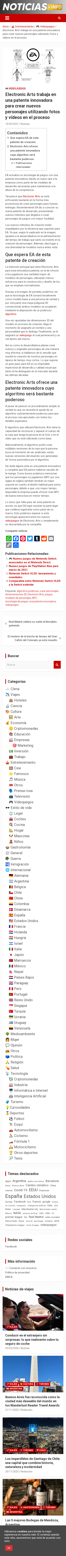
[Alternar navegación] (7, 18)
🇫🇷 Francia (17, 926)
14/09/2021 (12, 123)
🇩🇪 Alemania (18, 875)
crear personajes (49, 591)
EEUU (33, 1190)
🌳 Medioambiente (20, 1034)
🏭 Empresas (19, 740)
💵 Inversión (18, 751)
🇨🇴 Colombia (19, 904)
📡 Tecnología (16, 1073)
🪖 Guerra (13, 858)
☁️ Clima (12, 689)
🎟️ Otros (16, 785)
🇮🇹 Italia (15, 949)
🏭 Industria (18, 1085)
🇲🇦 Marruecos (20, 960)
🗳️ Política (14, 1056)
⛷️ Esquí (16, 1124)
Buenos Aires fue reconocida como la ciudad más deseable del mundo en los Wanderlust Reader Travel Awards (32, 1401)
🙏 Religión (14, 1062)
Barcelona (52, 1181)
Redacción (26, 1409)
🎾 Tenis (15, 1158)
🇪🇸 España (17, 915)
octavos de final (30, 1213)
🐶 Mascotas (19, 836)
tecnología (38, 1221)
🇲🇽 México (17, 966)
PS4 (25, 1217)
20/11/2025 (12, 1471)
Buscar (57, 665)
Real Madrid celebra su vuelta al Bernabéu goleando (33, 623)
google (46, 1201)
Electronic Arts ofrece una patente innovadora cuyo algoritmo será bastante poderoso (25, 153)
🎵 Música (17, 779)
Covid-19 (20, 1190)
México (8, 1213)
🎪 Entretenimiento (20, 762)
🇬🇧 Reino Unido (21, 1000)
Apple (8, 1181)
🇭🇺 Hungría (17, 938)
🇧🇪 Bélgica (17, 887)
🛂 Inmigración (17, 864)
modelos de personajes (18, 597)
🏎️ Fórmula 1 (19, 1141)
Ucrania (48, 1221)
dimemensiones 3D (16, 594)
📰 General (13, 853)
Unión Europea (32, 1225)
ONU (47, 1213)
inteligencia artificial (37, 1205)
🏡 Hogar (16, 830)
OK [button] (8, 1548)
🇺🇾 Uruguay (17, 1022)
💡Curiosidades (17, 1107)
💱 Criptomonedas (23, 1079)
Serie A (29, 1221)
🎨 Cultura (13, 711)
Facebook (20, 1201)
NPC (34, 597)
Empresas (44, 1190)
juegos (48, 594)
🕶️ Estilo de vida (18, 808)
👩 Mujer (12, 1039)
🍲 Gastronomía (17, 847)
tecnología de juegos (16, 601)
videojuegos (12, 520)
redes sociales (52, 1217)
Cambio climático (37, 1185)
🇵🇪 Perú (15, 989)
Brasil (7, 1185)
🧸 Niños (16, 842)
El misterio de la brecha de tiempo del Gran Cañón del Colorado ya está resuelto (32, 638)
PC (53, 1213)
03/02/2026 (12, 1348)
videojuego (25, 335)
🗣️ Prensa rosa (21, 791)
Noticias (25, 123)
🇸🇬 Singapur (18, 1006)
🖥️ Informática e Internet (28, 1090)
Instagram (21, 1205)
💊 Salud (12, 1068)
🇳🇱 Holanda (18, 932)
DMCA (8, 1277)
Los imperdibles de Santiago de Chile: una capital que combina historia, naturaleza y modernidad (32, 1463)
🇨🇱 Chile (15, 892)
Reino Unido (11, 1221)
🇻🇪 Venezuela (19, 1028)
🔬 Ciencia (13, 706)
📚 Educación (19, 734)
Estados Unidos (40, 1196)
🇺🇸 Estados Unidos (23, 921)
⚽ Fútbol (16, 1119)
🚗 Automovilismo (23, 1130)
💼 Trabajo (17, 757)
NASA (17, 1213)
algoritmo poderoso (28, 591)
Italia (49, 1205)
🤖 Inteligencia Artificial (27, 1096)
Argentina (19, 1181)
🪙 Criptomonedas (23, 728)
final (29, 1202)
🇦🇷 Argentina (19, 881)
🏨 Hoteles (18, 700)
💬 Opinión (13, 1045)
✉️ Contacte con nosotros (21, 1268)
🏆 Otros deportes (23, 1153)
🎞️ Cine (15, 768)
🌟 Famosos (19, 774)
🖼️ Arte (15, 717)
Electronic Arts (31, 196)
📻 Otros (12, 1051)
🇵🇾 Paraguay (18, 983)
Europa (8, 1201)
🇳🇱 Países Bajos (21, 977)
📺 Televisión (19, 796)
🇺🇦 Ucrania (17, 1017)
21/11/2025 (12, 1409)
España (13, 1196)
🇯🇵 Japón (16, 955)
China (53, 1185)
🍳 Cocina (17, 825)
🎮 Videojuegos (15, 88)
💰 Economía (15, 723)
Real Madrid (36, 1217)
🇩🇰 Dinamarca (19, 909)
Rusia (21, 1221)
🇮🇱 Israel (16, 943)
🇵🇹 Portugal (18, 994)
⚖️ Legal (16, 813)
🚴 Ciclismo (18, 1136)
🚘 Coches (17, 819)
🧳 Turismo (14, 1102)
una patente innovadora (42, 601)
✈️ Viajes (12, 694)
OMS (41, 1213)
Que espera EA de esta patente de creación (24, 140)
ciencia (8, 1190)
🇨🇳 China (16, 898)
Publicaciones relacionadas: (24, 165)
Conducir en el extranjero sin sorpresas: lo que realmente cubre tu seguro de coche (32, 1339)
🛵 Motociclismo (22, 1147)
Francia (37, 1201)
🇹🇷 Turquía (17, 1011)
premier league (13, 1217)
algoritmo (10, 314)
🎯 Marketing (22, 745)
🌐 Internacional (18, 870)
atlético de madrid (36, 1181)
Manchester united (48, 1209)
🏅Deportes (14, 1113)
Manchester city (30, 1209)
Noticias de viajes (19, 1289)
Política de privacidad (17, 1272)
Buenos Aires (18, 1185)
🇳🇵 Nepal (16, 972)
